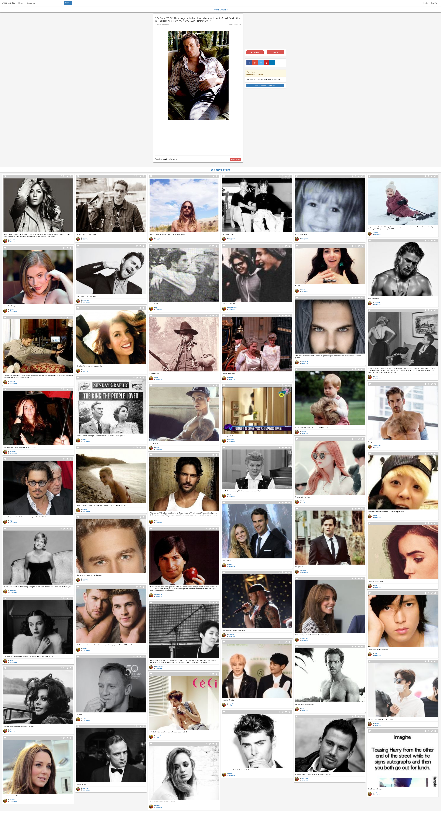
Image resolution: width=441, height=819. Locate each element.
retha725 (377, 302)
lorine (376, 232)
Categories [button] (31, 3)
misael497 (231, 634)
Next (275, 52)
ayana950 (13, 590)
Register (434, 3)
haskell (230, 377)
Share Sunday (8, 2)
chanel (84, 509)
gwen (230, 564)
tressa (84, 718)
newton (84, 648)
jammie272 (13, 451)
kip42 (375, 515)
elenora (157, 805)
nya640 (84, 439)
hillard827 (85, 788)
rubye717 (85, 238)
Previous (255, 52)
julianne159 (158, 594)
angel (11, 521)
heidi (302, 501)
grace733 (12, 799)
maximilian (158, 736)
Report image (235, 159)
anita (11, 660)
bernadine (85, 370)
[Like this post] (5, 176)
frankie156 (377, 446)
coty (156, 377)
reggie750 (231, 704)
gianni (11, 730)
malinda (376, 723)
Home (20, 3)
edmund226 (304, 238)
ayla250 (12, 310)
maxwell (303, 431)
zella (302, 708)
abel (156, 521)
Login (425, 3)
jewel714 (231, 440)
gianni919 (12, 240)
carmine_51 (304, 361)
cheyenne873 (232, 307)
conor (376, 376)
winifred (376, 793)
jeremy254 (304, 778)
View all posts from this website (265, 85)
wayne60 (12, 381)
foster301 (85, 579)
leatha (230, 495)
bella (375, 585)
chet (375, 653)
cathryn (303, 570)
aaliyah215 (231, 238)
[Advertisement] (198, 137)
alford (157, 447)
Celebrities (13, 242)
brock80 (157, 238)
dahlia (303, 290)
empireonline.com (162, 25)
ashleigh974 (159, 666)
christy (230, 773)
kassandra (304, 638)
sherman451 (86, 300)
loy (156, 307)
